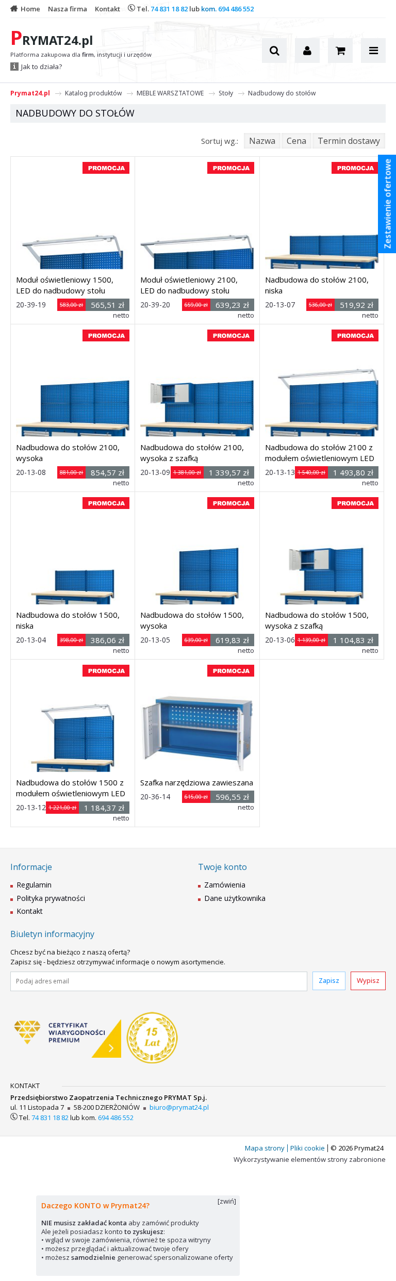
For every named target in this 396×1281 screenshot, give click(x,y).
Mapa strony (265, 1148)
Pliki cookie (307, 1148)
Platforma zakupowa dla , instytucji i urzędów (81, 55)
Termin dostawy (349, 140)
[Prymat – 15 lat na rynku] (152, 1039)
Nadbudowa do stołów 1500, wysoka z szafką (317, 620)
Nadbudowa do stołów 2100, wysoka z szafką (192, 452)
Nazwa (262, 140)
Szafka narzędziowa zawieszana (196, 782)
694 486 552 (236, 8)
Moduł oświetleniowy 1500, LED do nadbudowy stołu (64, 284)
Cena (296, 140)
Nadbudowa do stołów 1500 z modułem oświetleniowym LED (70, 787)
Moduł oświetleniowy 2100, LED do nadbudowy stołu (189, 284)
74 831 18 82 (169, 8)
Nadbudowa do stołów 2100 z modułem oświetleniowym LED (319, 452)
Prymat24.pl (30, 93)
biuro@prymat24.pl (179, 1107)
